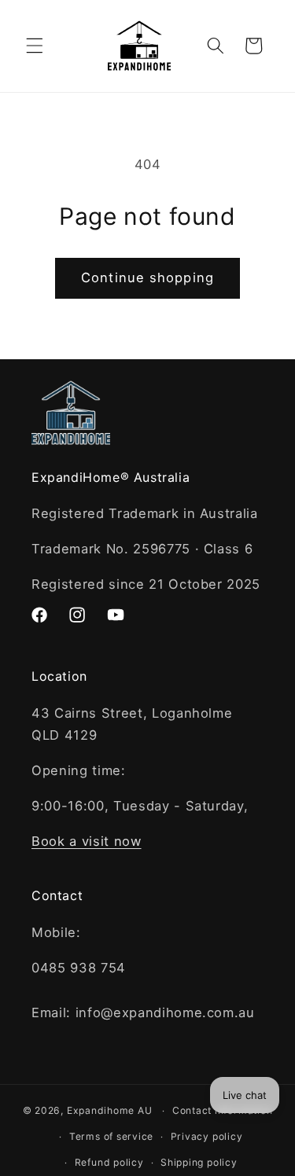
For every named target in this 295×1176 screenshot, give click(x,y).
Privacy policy (207, 1136)
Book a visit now (86, 841)
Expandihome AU (110, 1110)
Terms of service (111, 1136)
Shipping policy (199, 1162)
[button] (34, 45)
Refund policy (109, 1162)
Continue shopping (147, 277)
